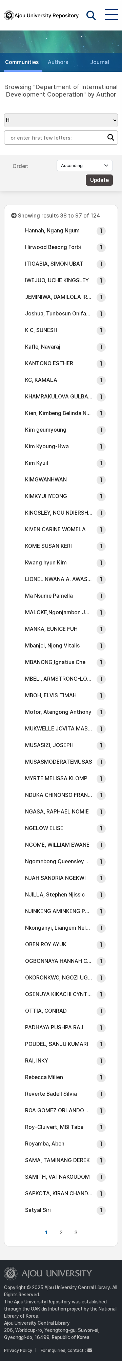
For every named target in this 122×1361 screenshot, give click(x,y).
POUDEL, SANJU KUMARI (56, 1044)
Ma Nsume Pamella (49, 596)
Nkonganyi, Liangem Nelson (58, 928)
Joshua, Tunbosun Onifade (58, 313)
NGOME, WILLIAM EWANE (57, 845)
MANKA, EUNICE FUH (51, 629)
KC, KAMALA (41, 380)
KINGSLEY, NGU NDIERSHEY (58, 513)
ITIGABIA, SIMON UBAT (54, 264)
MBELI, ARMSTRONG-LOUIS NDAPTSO (58, 679)
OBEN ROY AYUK (45, 944)
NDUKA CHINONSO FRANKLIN (58, 795)
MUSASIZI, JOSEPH (49, 745)
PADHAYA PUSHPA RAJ (54, 1027)
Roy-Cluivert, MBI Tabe (54, 1127)
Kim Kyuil (36, 463)
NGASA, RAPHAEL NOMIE (57, 811)
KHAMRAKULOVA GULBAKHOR (58, 396)
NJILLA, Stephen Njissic (55, 894)
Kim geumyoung (45, 430)
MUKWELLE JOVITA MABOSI (58, 728)
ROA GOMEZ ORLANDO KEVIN (58, 1110)
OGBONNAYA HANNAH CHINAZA (58, 961)
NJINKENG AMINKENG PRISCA (58, 911)
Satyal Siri (38, 1210)
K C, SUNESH (41, 330)
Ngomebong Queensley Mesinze (58, 861)
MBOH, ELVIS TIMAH (51, 695)
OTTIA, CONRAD (46, 1011)
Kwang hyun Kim (46, 562)
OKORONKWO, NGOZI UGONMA (58, 977)
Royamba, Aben (44, 1143)
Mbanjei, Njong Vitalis (52, 645)
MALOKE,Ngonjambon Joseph (58, 612)
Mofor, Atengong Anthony (58, 712)
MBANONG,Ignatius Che (55, 662)
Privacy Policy (18, 1350)
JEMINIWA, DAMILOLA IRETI (58, 297)
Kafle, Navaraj (42, 347)
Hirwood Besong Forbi (53, 247)
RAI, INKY (36, 1060)
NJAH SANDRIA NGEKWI (55, 878)
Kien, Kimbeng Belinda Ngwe (58, 413)
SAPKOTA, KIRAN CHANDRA (58, 1193)
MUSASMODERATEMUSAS (58, 762)
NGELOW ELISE (44, 828)
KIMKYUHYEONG (46, 496)
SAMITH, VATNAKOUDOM (57, 1177)
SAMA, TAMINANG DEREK (57, 1160)
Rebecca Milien (44, 1077)
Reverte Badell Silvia (51, 1094)
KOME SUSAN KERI (48, 546)
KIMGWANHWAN (46, 479)
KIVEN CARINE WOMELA (55, 529)
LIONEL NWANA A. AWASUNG (58, 579)
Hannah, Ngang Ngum (52, 230)
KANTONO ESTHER (49, 363)
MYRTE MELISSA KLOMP (56, 778)
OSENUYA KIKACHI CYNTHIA (58, 994)
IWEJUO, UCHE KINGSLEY (57, 280)
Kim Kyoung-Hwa (47, 446)
